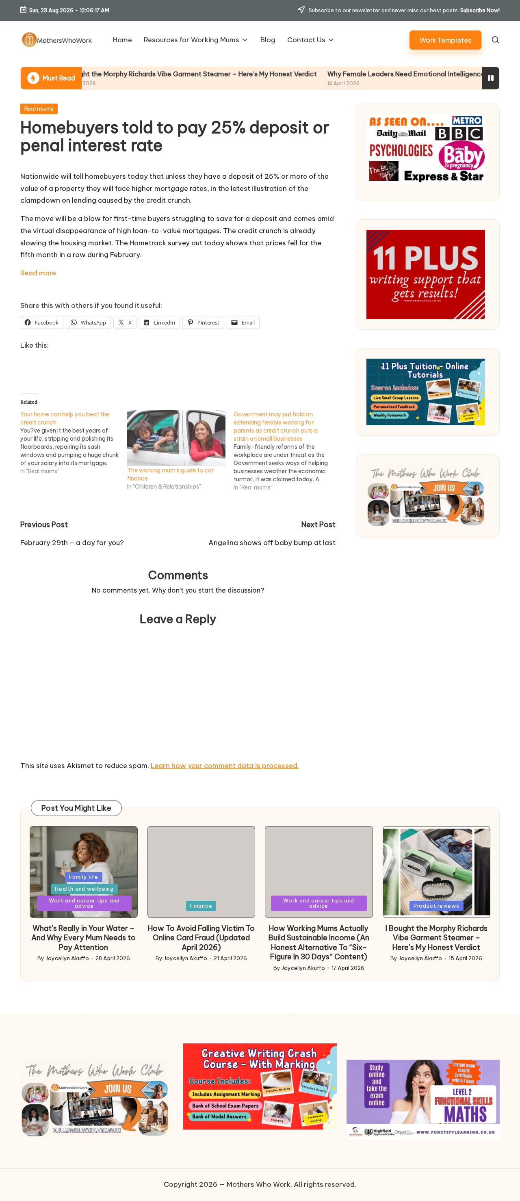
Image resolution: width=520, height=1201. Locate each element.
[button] (445, 40)
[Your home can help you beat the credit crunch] (73, 442)
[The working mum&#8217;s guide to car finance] (176, 438)
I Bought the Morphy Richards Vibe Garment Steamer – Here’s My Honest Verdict (135, 74)
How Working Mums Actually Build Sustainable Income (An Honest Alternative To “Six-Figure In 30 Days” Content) (319, 942)
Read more (38, 272)
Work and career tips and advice (84, 903)
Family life (83, 877)
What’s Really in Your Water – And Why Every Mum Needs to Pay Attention (83, 938)
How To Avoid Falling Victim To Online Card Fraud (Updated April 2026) (201, 938)
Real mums (39, 109)
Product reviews (436, 905)
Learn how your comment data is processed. (225, 765)
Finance (201, 905)
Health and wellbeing (84, 888)
